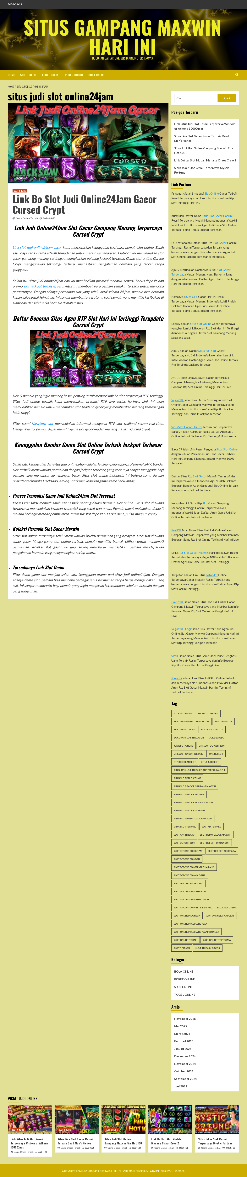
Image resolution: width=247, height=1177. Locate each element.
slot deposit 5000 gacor (214, 843)
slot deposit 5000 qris (187, 859)
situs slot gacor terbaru (189, 810)
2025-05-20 (89, 1147)
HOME (11, 75)
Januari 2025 (182, 1048)
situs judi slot (210, 762)
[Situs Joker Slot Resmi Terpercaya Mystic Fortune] (217, 1119)
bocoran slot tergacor (189, 737)
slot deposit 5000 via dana (189, 875)
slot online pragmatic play (190, 923)
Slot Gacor (220, 242)
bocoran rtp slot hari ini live (191, 721)
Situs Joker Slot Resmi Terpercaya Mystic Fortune (201, 170)
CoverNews (158, 1170)
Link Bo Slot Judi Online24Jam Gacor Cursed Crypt (85, 204)
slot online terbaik (185, 940)
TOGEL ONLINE (51, 75)
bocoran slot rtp (212, 729)
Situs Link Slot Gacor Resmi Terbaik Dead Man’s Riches (201, 138)
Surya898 (45, 591)
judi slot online (183, 745)
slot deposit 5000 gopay (188, 851)
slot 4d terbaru (211, 826)
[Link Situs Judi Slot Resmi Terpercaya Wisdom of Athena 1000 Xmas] (30, 1119)
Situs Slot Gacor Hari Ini (217, 216)
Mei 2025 (180, 1026)
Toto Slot (212, 575)
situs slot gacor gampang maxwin (195, 786)
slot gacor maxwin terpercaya (193, 907)
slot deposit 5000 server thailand (194, 867)
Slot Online (212, 193)
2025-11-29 (42, 1151)
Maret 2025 (182, 1033)
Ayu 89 (175, 377)
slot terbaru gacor (207, 948)
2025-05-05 (136, 1147)
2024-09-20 (49, 218)
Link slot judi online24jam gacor (37, 247)
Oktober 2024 (183, 1071)
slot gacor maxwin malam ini (191, 899)
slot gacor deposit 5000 (188, 883)
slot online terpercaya (217, 940)
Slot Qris (192, 296)
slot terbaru (182, 948)
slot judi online (227, 907)
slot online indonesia (187, 915)
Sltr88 (175, 656)
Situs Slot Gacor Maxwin (193, 552)
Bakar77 (176, 678)
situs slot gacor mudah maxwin (193, 802)
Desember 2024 (185, 1056)
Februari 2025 (183, 1041)
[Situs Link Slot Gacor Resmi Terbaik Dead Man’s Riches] (77, 1119)
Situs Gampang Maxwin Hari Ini (123, 36)
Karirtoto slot (42, 423)
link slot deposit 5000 (211, 745)
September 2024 (185, 1078)
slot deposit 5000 (184, 843)
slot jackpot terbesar (39, 286)
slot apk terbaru (184, 834)
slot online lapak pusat (220, 915)
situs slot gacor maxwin (189, 794)
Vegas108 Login (181, 629)
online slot (216, 754)
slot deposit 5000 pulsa (222, 851)
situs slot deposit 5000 (187, 778)
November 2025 (185, 1018)
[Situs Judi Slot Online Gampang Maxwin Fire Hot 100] (123, 1119)
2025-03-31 (183, 1147)
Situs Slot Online (200, 323)
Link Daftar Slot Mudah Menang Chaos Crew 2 (205, 160)
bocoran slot (223, 721)
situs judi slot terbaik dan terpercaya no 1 (199, 770)
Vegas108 (177, 400)
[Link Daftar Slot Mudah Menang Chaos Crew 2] (170, 1119)
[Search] (236, 74)
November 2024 (185, 1063)
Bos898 (176, 530)
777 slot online (183, 713)
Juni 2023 (180, 1086)
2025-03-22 (230, 1147)
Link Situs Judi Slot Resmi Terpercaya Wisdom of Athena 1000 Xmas (204, 126)
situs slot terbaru (185, 826)
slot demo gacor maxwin (215, 834)
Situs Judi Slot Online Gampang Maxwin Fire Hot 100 (203, 150)
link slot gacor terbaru (188, 754)
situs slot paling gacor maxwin (193, 818)
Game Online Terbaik (27, 218)
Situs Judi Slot (207, 350)
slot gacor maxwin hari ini (190, 891)
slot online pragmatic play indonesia (196, 932)
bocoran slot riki (184, 729)
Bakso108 (177, 602)
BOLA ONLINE (96, 75)
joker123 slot (217, 737)
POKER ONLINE (74, 75)
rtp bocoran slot (185, 762)
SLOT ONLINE (28, 75)
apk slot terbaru (207, 713)
